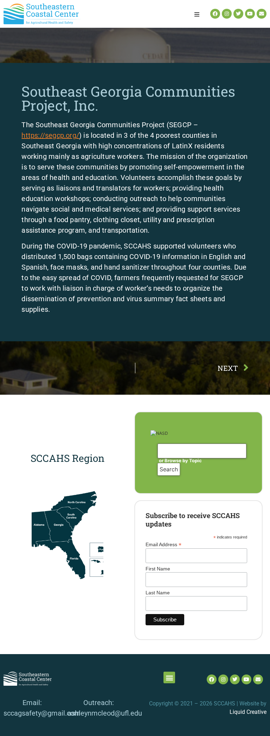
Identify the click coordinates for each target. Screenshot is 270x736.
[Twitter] (238, 14)
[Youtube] (250, 14)
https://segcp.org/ (50, 135)
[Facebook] (215, 14)
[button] (197, 14)
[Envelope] (261, 14)
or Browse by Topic (180, 460)
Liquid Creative (248, 712)
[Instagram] (227, 14)
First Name (158, 568)
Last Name (158, 592)
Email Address (163, 544)
